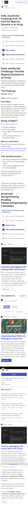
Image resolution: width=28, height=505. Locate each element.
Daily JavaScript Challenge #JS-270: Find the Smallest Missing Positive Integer (13, 396)
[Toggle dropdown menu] (25, 244)
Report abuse (19, 311)
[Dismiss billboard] (26, 467)
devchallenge (13, 28)
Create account (21, 2)
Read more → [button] (6, 289)
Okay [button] (4, 502)
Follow (14, 374)
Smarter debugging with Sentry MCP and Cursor (13, 268)
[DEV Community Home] (6, 2)
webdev (14, 30)
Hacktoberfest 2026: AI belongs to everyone (13, 337)
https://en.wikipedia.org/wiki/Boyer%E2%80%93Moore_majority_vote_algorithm (14, 150)
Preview (15, 307)
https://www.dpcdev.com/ (9, 124)
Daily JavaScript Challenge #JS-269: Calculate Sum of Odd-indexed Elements (13, 406)
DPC (6, 6)
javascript (5, 28)
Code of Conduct (9, 311)
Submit (7, 307)
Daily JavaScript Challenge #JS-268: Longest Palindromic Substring (12, 416)
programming (6, 30)
